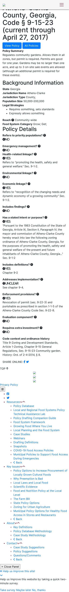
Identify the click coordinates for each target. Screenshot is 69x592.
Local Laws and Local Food (30, 482)
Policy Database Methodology (32, 531)
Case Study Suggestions (28, 547)
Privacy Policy (9, 384)
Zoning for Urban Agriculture (31, 507)
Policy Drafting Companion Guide (34, 418)
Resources (13, 402)
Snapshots (20, 446)
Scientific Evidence (25, 486)
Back (18, 462)
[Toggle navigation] (61, 4)
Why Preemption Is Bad (28, 478)
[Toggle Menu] (2, 389)
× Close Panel (10, 566)
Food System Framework (29, 422)
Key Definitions (22, 527)
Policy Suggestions (25, 551)
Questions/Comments (27, 555)
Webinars (19, 438)
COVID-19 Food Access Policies (33, 450)
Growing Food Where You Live (32, 426)
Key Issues (13, 466)
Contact (12, 543)
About (10, 523)
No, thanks (39, 590)
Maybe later (23, 590)
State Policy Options (26, 502)
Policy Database (23, 406)
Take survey (7, 590)
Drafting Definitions (25, 442)
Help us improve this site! (19, 571)
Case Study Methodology (29, 535)
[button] (21, 402)
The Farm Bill (21, 498)
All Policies (31, 45)
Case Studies (21, 434)
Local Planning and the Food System (36, 430)
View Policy (12, 45)
